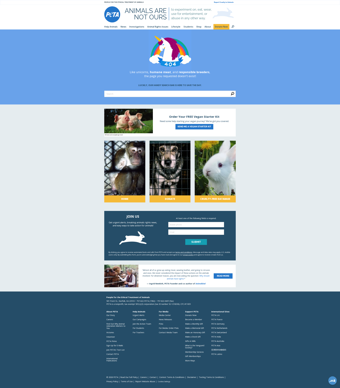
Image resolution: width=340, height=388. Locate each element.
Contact (153, 377)
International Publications (112, 359)
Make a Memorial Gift (194, 328)
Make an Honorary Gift (195, 332)
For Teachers (138, 332)
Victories (110, 332)
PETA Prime (111, 341)
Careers (109, 319)
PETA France (216, 319)
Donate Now (190, 315)
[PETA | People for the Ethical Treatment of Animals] (112, 14)
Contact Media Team (168, 332)
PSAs (161, 324)
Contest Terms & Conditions (171, 377)
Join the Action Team (142, 324)
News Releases (165, 319)
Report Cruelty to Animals (224, 2)
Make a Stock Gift (193, 336)
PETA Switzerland (219, 332)
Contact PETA (112, 354)
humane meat (160, 72)
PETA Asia (215, 345)
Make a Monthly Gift (194, 324)
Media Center (165, 315)
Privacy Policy (112, 381)
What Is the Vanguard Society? (194, 346)
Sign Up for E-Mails (114, 345)
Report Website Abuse (145, 381)
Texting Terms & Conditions (211, 377)
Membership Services (194, 352)
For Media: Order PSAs (169, 328)
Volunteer (110, 337)
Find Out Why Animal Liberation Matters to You (115, 326)
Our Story (110, 315)
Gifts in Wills (190, 341)
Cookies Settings (164, 382)
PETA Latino (216, 354)
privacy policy (188, 255)
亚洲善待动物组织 (218, 349)
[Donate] (170, 171)
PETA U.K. (215, 315)
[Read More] (170, 276)
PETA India (216, 336)
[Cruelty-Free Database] (215, 171)
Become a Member (193, 319)
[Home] (124, 171)
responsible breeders (194, 72)
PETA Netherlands (219, 328)
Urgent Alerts (138, 315)
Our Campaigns (139, 319)
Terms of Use (127, 381)
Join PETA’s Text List (115, 350)
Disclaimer (191, 377)
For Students (138, 328)
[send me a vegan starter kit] (170, 122)
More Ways (190, 360)
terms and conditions (183, 252)
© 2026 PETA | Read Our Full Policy (122, 377)
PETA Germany (217, 324)
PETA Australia (217, 341)
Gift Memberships (193, 356)
